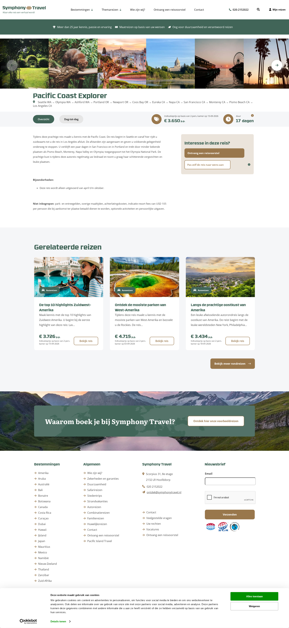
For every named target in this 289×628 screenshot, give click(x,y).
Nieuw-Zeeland (47, 564)
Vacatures (152, 529)
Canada (43, 507)
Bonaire (43, 495)
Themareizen (110, 10)
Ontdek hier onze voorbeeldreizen (215, 421)
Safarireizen (214, 22)
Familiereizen (167, 22)
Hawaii (42, 530)
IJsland (42, 535)
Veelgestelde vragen (159, 518)
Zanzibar (43, 575)
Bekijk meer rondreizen (230, 363)
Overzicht (43, 119)
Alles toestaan (254, 596)
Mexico (42, 552)
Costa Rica (44, 513)
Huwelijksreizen (191, 22)
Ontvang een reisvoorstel (169, 10)
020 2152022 (154, 486)
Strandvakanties (258, 22)
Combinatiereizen (141, 22)
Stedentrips (235, 22)
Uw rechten (153, 524)
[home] (24, 8)
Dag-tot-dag (71, 119)
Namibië (43, 558)
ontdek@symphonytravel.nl (164, 492)
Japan (41, 541)
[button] (276, 65)
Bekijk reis (85, 341)
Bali (40, 490)
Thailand (43, 569)
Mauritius (44, 547)
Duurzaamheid (96, 484)
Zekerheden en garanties (103, 478)
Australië (43, 484)
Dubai (42, 524)
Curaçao (43, 518)
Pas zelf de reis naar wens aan (205, 164)
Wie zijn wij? (137, 10)
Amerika (43, 473)
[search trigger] (258, 10)
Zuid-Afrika (45, 581)
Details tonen (58, 621)
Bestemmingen (80, 10)
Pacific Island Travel (99, 541)
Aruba (42, 478)
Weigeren (254, 606)
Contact (199, 10)
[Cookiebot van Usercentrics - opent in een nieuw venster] (28, 621)
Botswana (44, 501)
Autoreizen (118, 22)
